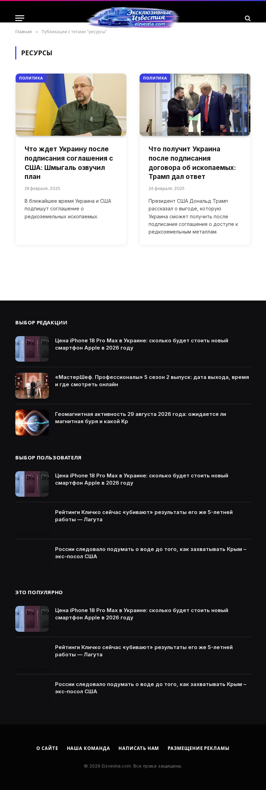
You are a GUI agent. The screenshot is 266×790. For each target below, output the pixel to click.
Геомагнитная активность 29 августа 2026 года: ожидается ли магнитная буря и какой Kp (140, 418)
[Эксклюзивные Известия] (133, 18)
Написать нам (138, 748)
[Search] (247, 18)
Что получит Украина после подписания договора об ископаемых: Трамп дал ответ (192, 163)
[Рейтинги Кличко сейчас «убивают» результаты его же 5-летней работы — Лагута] (32, 521)
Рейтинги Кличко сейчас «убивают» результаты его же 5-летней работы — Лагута (144, 516)
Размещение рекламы (198, 748)
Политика (31, 78)
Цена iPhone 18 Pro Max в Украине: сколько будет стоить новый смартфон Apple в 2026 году (141, 344)
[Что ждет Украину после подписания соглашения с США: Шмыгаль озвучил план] (71, 105)
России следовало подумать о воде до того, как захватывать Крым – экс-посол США (150, 553)
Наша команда (88, 748)
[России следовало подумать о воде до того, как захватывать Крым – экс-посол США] (32, 558)
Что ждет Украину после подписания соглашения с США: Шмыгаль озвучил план (69, 163)
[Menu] (19, 18)
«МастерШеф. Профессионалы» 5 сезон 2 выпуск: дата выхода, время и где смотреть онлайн (152, 381)
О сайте (47, 748)
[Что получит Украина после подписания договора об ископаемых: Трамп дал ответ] (195, 105)
